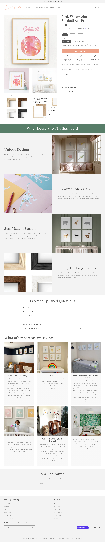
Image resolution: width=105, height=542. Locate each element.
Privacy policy (60, 538)
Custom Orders (8, 512)
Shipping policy (78, 538)
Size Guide (57, 506)
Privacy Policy (8, 515)
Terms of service (69, 538)
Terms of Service (9, 518)
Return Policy (58, 515)
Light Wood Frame (79, 41)
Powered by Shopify (43, 538)
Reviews (6, 506)
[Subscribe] (66, 484)
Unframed (66, 41)
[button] (39, 7)
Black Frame (94, 45)
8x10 (64, 35)
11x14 (72, 35)
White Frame (82, 45)
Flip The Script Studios (32, 538)
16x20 (81, 35)
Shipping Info (58, 512)
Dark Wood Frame (68, 45)
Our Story (7, 503)
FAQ (55, 503)
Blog (5, 509)
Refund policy (52, 538)
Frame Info (57, 509)
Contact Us (57, 518)
